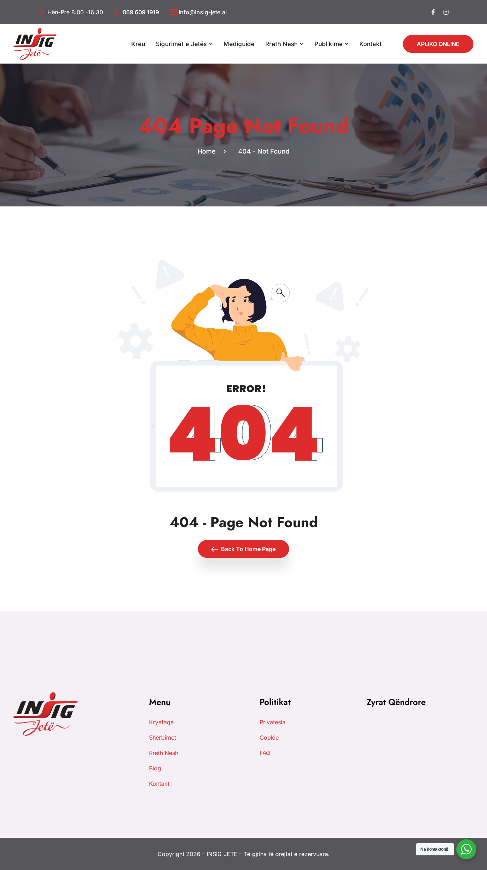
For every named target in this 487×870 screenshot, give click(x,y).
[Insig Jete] (35, 43)
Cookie (269, 737)
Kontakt (370, 44)
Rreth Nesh (281, 44)
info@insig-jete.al (203, 12)
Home (208, 151)
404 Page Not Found (243, 125)
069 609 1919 (141, 12)
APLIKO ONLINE (438, 44)
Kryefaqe (161, 722)
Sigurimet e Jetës (181, 44)
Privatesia (273, 722)
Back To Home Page (248, 548)
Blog (155, 768)
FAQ (265, 752)
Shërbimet (162, 737)
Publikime (328, 44)
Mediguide (239, 44)
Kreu (138, 44)
